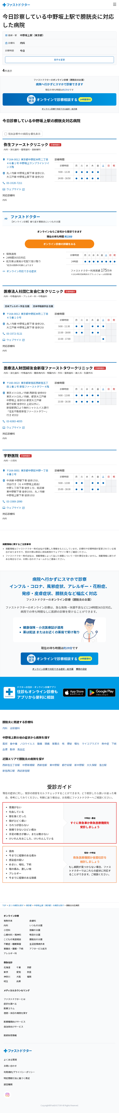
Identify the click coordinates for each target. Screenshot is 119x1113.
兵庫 (18, 981)
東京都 (29, 905)
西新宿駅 (42, 765)
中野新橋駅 (28, 765)
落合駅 (103, 765)
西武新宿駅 (23, 771)
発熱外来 (8, 920)
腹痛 (39, 743)
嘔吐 (76, 743)
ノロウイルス (27, 743)
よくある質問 (10, 1059)
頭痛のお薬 (34, 930)
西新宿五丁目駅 (11, 765)
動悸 (12, 749)
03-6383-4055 (14, 421)
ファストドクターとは (14, 999)
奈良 (29, 971)
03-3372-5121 (14, 333)
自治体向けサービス (13, 1026)
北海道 (7, 967)
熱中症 (105, 743)
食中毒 (13, 743)
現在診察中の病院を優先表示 (24, 133)
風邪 (4, 743)
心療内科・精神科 (12, 934)
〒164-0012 (28, 163)
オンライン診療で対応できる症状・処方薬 (59, 108)
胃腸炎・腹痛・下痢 (13, 948)
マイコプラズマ (90, 743)
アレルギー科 (10, 953)
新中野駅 (79, 765)
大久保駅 (92, 765)
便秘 (69, 743)
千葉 (18, 967)
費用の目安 (81, 668)
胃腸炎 (56, 743)
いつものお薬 (35, 925)
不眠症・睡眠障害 (12, 943)
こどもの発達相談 (12, 939)
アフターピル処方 (38, 948)
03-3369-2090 (14, 501)
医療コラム (9, 1008)
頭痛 (47, 743)
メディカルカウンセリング (17, 990)
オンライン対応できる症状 (21, 271)
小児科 (7, 930)
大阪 (18, 976)
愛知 (18, 971)
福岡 (29, 976)
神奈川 (7, 976)
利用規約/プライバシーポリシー (19, 1072)
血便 (4, 749)
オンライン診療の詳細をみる (59, 244)
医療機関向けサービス (14, 1021)
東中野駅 (55, 765)
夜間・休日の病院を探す (16, 1013)
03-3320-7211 (14, 183)
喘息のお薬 (34, 934)
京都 (29, 967)
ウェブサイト (14, 189)
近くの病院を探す (16, 905)
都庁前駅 (67, 765)
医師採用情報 (10, 1035)
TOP (4, 905)
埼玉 (6, 981)
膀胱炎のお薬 (35, 939)
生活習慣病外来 (37, 943)
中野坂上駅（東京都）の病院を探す (49, 905)
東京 (6, 971)
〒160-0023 (28, 384)
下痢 (114, 743)
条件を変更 (59, 59)
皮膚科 (32, 920)
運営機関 (8, 1084)
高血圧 (21, 749)
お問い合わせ (10, 1065)
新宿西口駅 (8, 771)
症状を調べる (10, 1003)
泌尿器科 (15, 728)
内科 (4, 728)
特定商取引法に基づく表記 (17, 1078)
